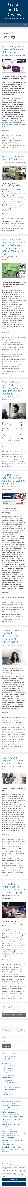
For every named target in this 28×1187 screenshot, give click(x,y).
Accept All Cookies (14, 1184)
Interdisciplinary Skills (18, 984)
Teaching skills (12, 872)
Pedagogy (5, 860)
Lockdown (20, 732)
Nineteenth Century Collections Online (10, 1133)
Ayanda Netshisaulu (14, 727)
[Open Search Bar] (25, 25)
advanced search (15, 342)
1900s (7, 1101)
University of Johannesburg (11, 368)
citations (8, 974)
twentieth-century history (13, 366)
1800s (3, 1101)
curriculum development (11, 844)
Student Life (12, 464)
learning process (14, 856)
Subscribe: (5, 1022)
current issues (8, 456)
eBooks (10, 729)
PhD (17, 461)
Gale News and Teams (9, 1054)
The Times (5, 1142)
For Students (21, 337)
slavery (15, 868)
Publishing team (8, 1138)
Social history (5, 1140)
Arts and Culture (9, 1082)
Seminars (9, 868)
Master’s (5, 734)
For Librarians (8, 219)
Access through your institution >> (14, 1015)
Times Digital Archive (15, 993)
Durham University (18, 605)
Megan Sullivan (18, 140)
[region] (14, 1173)
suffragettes (13, 741)
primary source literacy (9, 143)
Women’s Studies (7, 371)
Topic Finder (13, 744)
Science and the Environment (13, 1087)
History (4, 732)
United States (13, 1149)
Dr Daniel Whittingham (16, 932)
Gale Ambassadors (10, 337)
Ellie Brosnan (6, 607)
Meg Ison (5, 461)
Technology (18, 135)
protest (9, 361)
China (9, 1107)
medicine (5, 359)
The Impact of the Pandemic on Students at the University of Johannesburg (12, 636)
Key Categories (6, 1063)
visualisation (17, 746)
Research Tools (18, 737)
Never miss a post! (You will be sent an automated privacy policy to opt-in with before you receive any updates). (13, 1029)
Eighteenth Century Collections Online (12, 1116)
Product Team (15, 1135)
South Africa (15, 364)
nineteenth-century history (10, 1131)
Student (12, 1140)
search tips (21, 145)
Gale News (16, 226)
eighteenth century (8, 851)
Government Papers (20, 1126)
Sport (5, 1092)
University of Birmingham (15, 998)
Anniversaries (8, 1080)
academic (7, 223)
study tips (14, 617)
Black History (12, 347)
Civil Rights (20, 347)
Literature (13, 1129)
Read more (5, 130)
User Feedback (13, 147)
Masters (13, 356)
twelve (12, 584)
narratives (5, 858)
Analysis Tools (17, 1101)
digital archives (7, 226)
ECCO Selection (17, 848)
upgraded (13, 800)
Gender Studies (17, 354)
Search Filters (6, 364)
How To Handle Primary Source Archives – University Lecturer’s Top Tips (13, 888)
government (6, 356)
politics (4, 361)
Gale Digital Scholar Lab (9, 1122)
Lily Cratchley (13, 986)
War (24, 1149)
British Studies (4, 1107)
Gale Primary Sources (11, 1124)
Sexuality (5, 739)
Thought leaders (15, 221)
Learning (17, 138)
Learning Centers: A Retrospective (14, 49)
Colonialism (20, 1107)
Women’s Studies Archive (10, 749)
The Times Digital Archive (10, 619)
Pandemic (5, 228)
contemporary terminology (17, 976)
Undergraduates (7, 621)
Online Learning (13, 734)
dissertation (6, 352)
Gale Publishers (9, 135)
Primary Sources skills (16, 860)
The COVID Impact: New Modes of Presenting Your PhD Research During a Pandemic (13, 388)
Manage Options (14, 1179)
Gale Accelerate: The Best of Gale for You (13, 158)
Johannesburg (11, 732)
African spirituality (9, 722)
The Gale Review (14, 12)
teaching (5, 147)
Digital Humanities (9, 1066)
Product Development (9, 863)
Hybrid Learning (20, 459)
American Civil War (17, 969)
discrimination (16, 349)
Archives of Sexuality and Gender (8, 1103)
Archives (13, 223)
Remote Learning (12, 145)
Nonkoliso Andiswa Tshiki (17, 359)
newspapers (21, 1129)
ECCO (9, 848)
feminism (13, 352)
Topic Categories (7, 1077)
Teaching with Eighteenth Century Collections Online (12, 760)
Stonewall (20, 739)
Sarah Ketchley (18, 1138)
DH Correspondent (20, 1109)
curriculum (19, 602)
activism (6, 342)
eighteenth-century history (18, 1114)
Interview (5, 986)
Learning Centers (7, 140)
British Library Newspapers (10, 972)
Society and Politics (8, 340)
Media (18, 356)
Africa (4, 344)
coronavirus (20, 223)
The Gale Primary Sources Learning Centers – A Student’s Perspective (14, 479)
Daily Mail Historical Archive (11, 979)
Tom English (10, 230)
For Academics (8, 839)
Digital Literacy (8, 138)
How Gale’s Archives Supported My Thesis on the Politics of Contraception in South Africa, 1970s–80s (13, 246)
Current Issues (17, 452)
